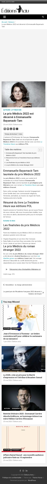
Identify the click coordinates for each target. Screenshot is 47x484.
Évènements (16, 328)
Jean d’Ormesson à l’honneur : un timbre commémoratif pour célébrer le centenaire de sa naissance (22, 336)
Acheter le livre (9, 221)
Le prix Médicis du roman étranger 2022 (19, 165)
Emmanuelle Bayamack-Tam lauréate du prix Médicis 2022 (21, 154)
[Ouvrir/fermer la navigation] (4, 16)
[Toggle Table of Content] (39, 150)
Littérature (16, 110)
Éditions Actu (29, 475)
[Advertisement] (23, 54)
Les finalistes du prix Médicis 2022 (18, 162)
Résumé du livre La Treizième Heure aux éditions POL (23, 159)
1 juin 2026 (7, 341)
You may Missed (11, 302)
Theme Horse (37, 478)
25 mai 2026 (7, 380)
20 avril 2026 (7, 124)
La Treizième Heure (29, 185)
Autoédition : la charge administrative (18, 285)
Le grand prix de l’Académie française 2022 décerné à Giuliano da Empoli (22, 293)
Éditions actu (17, 124)
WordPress (32, 480)
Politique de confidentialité (12, 478)
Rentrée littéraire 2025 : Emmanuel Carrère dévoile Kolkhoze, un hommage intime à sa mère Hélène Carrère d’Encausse (22, 416)
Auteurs (6, 110)
